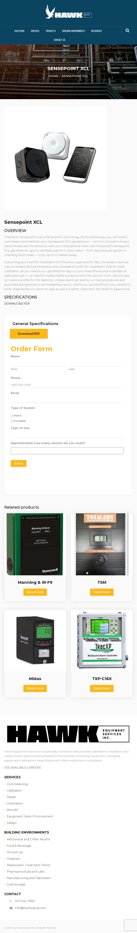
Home (54, 76)
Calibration (14, 790)
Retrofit (12, 810)
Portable (20, 421)
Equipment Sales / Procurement (30, 816)
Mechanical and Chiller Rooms (28, 839)
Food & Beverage (19, 845)
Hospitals (13, 858)
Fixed (17, 415)
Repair (11, 797)
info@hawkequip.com (30, 908)
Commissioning (17, 784)
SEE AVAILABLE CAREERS (22, 767)
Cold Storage (16, 884)
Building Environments (73, 31)
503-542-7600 (25, 901)
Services (35, 31)
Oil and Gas (15, 852)
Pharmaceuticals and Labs (25, 871)
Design (12, 823)
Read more (35, 592)
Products (51, 31)
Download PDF (29, 333)
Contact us (59, 40)
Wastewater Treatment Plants (28, 865)
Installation (15, 803)
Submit (18, 463)
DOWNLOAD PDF (17, 303)
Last (72, 369)
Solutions (19, 31)
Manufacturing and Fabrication (29, 878)
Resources (96, 31)
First (14, 369)
